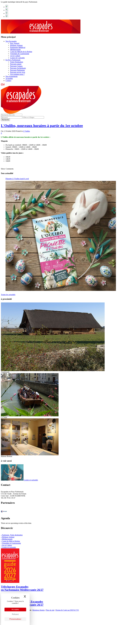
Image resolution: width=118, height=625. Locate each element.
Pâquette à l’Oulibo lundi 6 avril (17, 179)
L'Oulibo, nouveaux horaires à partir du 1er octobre (42, 126)
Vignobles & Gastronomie (19, 54)
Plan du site (50, 610)
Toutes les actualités (8, 295)
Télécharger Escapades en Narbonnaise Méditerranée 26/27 (22, 588)
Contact (8, 80)
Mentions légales (38, 610)
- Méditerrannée (6, 539)
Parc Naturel (14, 43)
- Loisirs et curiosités (8, 547)
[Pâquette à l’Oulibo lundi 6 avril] (61, 236)
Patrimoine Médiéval (17, 47)
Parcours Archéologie (18, 68)
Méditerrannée (15, 50)
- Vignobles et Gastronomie (11, 543)
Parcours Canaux (16, 66)
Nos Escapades (11, 41)
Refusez (15, 614)
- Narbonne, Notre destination (12, 535)
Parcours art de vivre (17, 72)
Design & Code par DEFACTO (67, 610)
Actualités (9, 78)
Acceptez (15, 609)
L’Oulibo (26, 131)
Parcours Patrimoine (17, 70)
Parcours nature (15, 64)
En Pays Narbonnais (13, 60)
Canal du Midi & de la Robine (21, 52)
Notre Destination (16, 62)
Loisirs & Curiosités (17, 58)
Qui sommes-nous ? (17, 74)
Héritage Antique (16, 45)
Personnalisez (15, 619)
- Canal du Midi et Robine (10, 541)
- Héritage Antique (7, 537)
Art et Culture (15, 56)
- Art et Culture (6, 545)
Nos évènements (12, 76)
